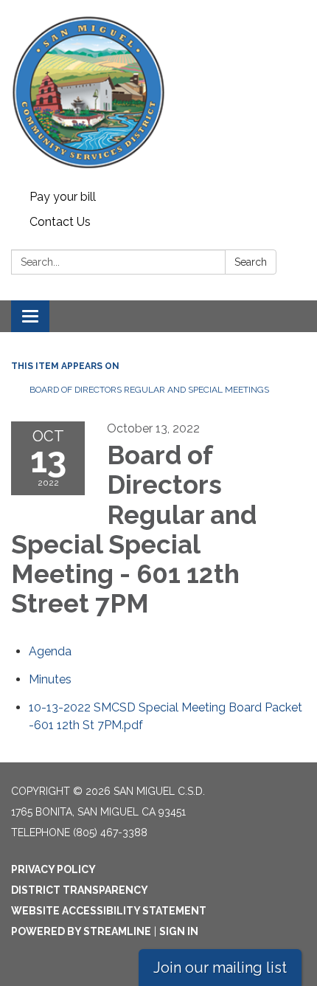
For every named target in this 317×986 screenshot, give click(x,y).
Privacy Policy (53, 869)
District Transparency (79, 890)
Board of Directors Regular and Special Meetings (149, 390)
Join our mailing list (220, 967)
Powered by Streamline (81, 931)
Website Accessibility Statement (108, 911)
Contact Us (60, 222)
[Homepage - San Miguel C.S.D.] (158, 92)
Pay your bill (62, 197)
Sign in (178, 931)
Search (250, 262)
